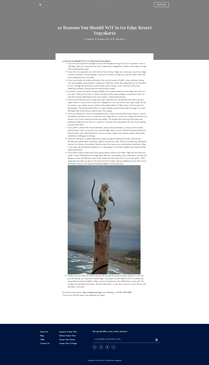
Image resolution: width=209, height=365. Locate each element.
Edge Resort (120, 39)
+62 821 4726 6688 (123, 292)
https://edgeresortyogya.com (94, 292)
